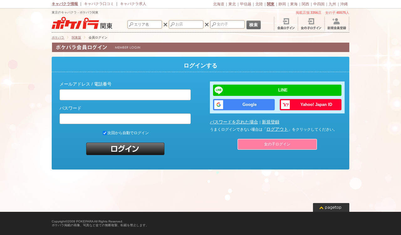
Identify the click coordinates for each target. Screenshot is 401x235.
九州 (332, 4)
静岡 (282, 4)
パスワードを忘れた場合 (234, 121)
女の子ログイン (277, 144)
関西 (305, 4)
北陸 (259, 4)
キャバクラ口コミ (99, 4)
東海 (294, 4)
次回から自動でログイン (128, 133)
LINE (283, 90)
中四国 (319, 4)
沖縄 (344, 4)
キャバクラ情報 (65, 4)
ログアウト (277, 129)
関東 (270, 4)
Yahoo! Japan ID (316, 104)
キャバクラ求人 (133, 4)
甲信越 (245, 4)
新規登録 (270, 121)
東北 (232, 4)
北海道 (218, 4)
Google (249, 104)
